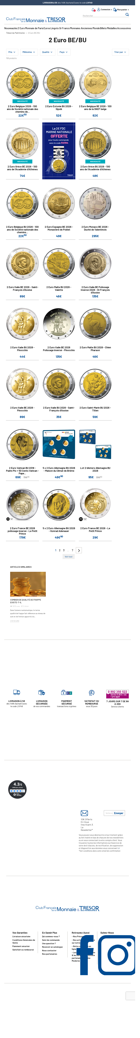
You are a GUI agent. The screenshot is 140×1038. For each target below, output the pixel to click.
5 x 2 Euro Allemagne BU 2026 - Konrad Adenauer (59, 529)
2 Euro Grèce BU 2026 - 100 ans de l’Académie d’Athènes (95, 168)
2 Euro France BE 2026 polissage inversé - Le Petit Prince (22, 531)
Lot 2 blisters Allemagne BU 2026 (95, 469)
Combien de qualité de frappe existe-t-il (25, 601)
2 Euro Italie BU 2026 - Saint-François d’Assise (59, 409)
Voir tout (68, 556)
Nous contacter (49, 950)
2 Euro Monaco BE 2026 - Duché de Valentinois (95, 228)
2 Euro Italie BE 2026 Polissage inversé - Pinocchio (59, 349)
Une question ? (49, 943)
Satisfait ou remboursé (23, 949)
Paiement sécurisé (21, 946)
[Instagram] (118, 974)
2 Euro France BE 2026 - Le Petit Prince (95, 529)
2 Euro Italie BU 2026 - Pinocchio (22, 349)
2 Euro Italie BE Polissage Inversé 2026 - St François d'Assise (95, 289)
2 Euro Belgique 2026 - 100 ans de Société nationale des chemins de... (22, 109)
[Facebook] (85, 974)
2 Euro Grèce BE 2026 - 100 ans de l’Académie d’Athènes (22, 168)
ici (119, 848)
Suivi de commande (51, 940)
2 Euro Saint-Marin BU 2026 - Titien (95, 409)
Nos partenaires (49, 954)
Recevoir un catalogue (52, 947)
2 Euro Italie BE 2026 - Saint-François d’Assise (22, 288)
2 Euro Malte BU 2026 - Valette (58, 288)
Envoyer (118, 813)
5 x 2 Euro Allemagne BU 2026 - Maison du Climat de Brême (59, 469)
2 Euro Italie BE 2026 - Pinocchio (22, 409)
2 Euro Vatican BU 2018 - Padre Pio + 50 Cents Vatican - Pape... (22, 470)
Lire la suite (14, 621)
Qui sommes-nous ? (51, 936)
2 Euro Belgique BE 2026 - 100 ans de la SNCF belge (95, 107)
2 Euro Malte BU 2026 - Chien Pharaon (95, 349)
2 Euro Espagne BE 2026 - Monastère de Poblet (59, 228)
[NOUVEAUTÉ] (22, 82)
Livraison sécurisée (21, 936)
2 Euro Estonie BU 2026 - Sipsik (59, 107)
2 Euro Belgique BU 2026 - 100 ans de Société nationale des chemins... (22, 229)
